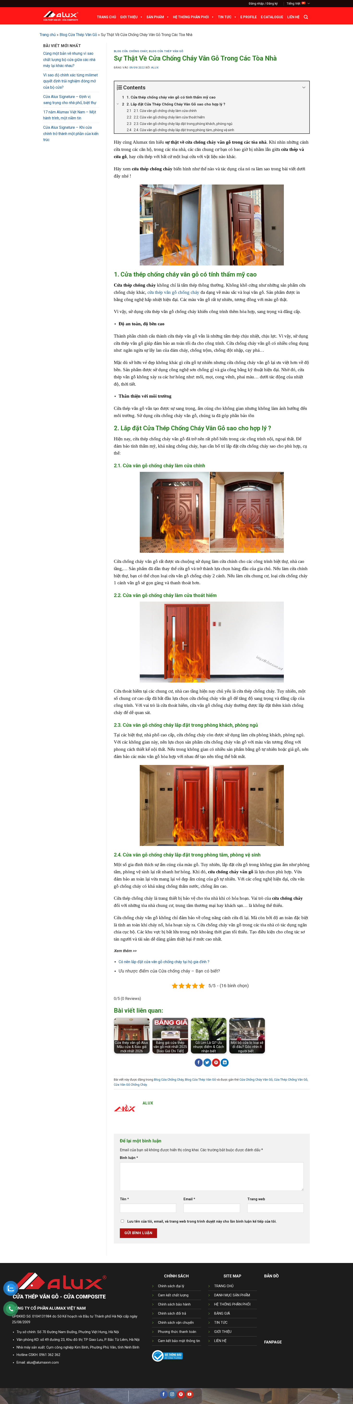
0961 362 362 (49, 1355)
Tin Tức (224, 17)
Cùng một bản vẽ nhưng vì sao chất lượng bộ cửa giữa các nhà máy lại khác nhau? (69, 59)
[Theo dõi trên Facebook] (164, 1395)
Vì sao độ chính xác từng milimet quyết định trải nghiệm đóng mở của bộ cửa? (70, 81)
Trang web (256, 1199)
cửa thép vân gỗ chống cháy (173, 292)
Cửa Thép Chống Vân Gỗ (290, 1079)
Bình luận (129, 1158)
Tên (124, 1199)
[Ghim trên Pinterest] (216, 1063)
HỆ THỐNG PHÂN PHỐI (232, 1304)
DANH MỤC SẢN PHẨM (232, 1295)
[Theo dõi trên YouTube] (190, 1395)
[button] (263, 3)
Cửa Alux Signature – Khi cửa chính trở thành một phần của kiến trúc (70, 133)
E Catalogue (272, 17)
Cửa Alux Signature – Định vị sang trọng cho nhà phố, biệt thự (69, 99)
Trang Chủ (106, 17)
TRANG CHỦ (223, 1286)
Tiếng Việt (293, 3)
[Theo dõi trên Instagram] (172, 1395)
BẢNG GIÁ (222, 1314)
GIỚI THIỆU (222, 1332)
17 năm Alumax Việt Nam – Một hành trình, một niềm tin (69, 115)
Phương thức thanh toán (177, 1332)
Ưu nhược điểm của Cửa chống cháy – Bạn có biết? (169, 970)
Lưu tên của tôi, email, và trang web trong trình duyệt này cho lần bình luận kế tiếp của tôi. (202, 1221)
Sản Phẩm (155, 17)
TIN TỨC (220, 1323)
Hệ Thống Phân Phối (191, 17)
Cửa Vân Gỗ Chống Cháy (130, 1084)
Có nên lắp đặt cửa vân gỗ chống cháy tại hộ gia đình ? (164, 962)
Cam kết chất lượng (173, 1295)
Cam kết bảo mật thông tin (179, 1341)
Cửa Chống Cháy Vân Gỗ (256, 1079)
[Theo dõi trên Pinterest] (181, 1395)
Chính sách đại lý (171, 1286)
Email (189, 1199)
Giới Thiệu (129, 17)
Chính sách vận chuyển (176, 1323)
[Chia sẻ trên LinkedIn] (225, 1063)
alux (154, 67)
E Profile (248, 17)
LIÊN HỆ (220, 1341)
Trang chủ (48, 34)
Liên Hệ (293, 17)
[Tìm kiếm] (306, 17)
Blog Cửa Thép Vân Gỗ (78, 34)
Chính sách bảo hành (174, 1304)
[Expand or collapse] (304, 88)
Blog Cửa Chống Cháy (130, 51)
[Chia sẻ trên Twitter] (207, 1063)
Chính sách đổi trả (172, 1314)
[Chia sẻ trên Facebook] (199, 1063)
